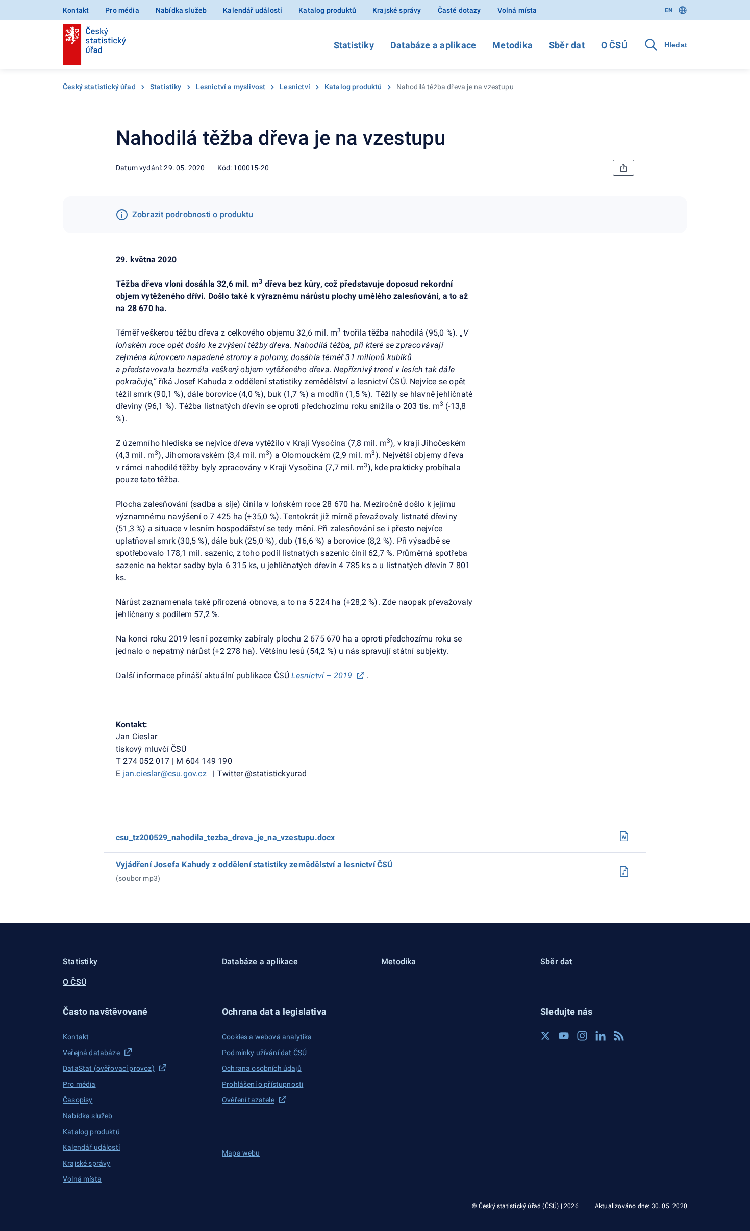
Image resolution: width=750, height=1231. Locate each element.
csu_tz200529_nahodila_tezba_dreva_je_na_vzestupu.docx (225, 837)
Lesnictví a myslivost (231, 87)
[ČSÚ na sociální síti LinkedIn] (600, 1036)
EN (668, 10)
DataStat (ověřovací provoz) (109, 1068)
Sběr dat (567, 45)
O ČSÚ (614, 45)
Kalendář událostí (252, 10)
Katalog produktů (327, 10)
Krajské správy (396, 10)
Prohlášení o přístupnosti (262, 1084)
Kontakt (76, 10)
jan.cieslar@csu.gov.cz (164, 773)
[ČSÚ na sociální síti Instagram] (582, 1036)
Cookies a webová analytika (267, 1037)
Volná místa (517, 10)
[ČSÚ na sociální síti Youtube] (564, 1036)
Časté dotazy (459, 10)
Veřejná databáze (91, 1052)
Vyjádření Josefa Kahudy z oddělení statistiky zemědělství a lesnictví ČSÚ (254, 864)
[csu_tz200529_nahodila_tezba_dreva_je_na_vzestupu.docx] (624, 836)
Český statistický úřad (99, 87)
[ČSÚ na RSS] (619, 1036)
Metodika (512, 45)
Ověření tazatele (248, 1100)
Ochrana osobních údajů (262, 1068)
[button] (136, 1011)
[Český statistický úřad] (94, 44)
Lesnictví (295, 87)
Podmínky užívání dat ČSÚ (264, 1052)
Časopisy (77, 1100)
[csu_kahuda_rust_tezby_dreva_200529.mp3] (624, 871)
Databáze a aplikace (433, 45)
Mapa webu (241, 1153)
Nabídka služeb (181, 10)
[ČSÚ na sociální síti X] (545, 1036)
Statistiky (354, 45)
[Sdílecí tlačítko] (623, 168)
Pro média (122, 10)
